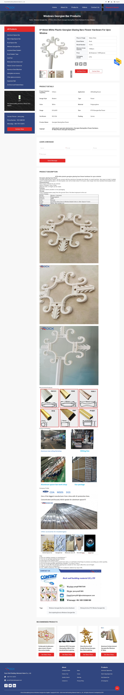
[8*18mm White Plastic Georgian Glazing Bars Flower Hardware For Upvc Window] (55, 52)
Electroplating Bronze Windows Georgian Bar (62, 612)
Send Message (52, 160)
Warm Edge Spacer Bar (14, 39)
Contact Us (65, 681)
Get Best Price (81, 71)
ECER (102, 692)
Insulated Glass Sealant (14, 50)
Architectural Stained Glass (15, 85)
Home (31, 20)
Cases (78, 674)
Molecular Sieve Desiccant (15, 62)
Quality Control (65, 677)
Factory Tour (65, 674)
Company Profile (66, 670)
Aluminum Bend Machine (14, 69)
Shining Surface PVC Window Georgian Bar (92, 608)
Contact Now (19, 129)
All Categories (104, 681)
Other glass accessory (14, 77)
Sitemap (79, 677)
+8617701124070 (19, 124)
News (78, 670)
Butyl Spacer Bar (12, 42)
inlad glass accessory (13, 73)
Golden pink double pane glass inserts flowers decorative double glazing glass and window (46, 648)
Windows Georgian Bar (40, 20)
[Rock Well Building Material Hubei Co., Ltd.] (10, 7)
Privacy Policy (80, 681)
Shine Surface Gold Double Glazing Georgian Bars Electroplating (87, 648)
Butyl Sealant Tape (12, 54)
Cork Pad (9, 58)
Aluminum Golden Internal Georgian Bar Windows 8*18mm (109, 648)
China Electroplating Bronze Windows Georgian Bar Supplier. (35, 692)
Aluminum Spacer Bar (13, 35)
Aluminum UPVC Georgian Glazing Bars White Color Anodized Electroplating (67, 648)
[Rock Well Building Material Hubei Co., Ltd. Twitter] (108, 2)
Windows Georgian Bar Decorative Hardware (62, 608)
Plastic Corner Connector (14, 65)
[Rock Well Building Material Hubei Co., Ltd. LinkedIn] (111, 2)
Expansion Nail (11, 81)
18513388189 (21, 120)
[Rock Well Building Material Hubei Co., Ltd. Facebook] (106, 2)
